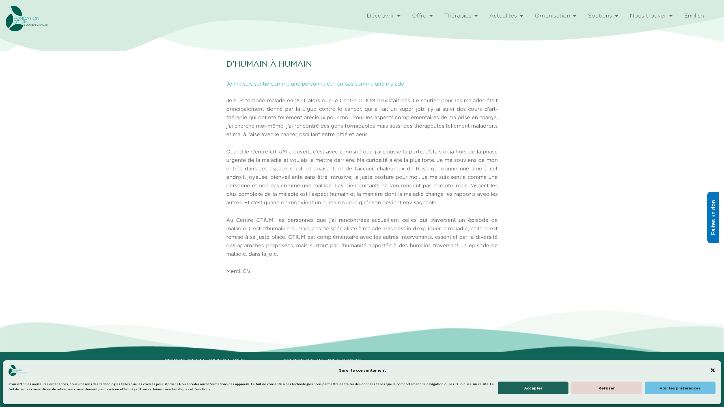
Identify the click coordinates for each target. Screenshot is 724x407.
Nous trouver (648, 16)
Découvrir (380, 16)
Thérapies (457, 16)
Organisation (552, 16)
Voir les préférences (680, 388)
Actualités (503, 16)
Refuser (606, 388)
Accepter (533, 388)
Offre (419, 16)
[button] (713, 370)
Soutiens (600, 16)
